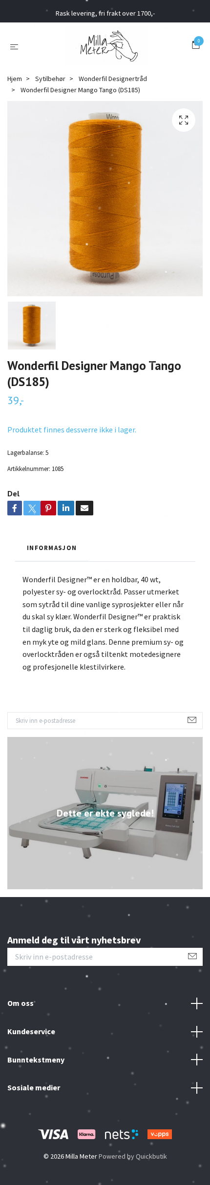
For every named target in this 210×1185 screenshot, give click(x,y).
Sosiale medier (33, 1087)
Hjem (14, 78)
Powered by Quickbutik (133, 1156)
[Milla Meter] (106, 45)
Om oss (20, 1003)
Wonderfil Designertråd (113, 78)
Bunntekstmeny (35, 1059)
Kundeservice (31, 1031)
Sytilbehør (50, 78)
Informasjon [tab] (52, 548)
